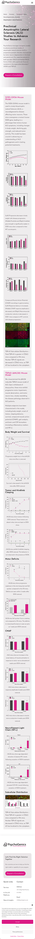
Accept (17, 922)
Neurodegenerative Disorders (12, 17)
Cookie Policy (13, 936)
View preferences (17, 932)
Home (5, 14)
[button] (32, 905)
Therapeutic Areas (21, 14)
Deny (17, 927)
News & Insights (8, 900)
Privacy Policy (20, 936)
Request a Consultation (13, 75)
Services (11, 14)
